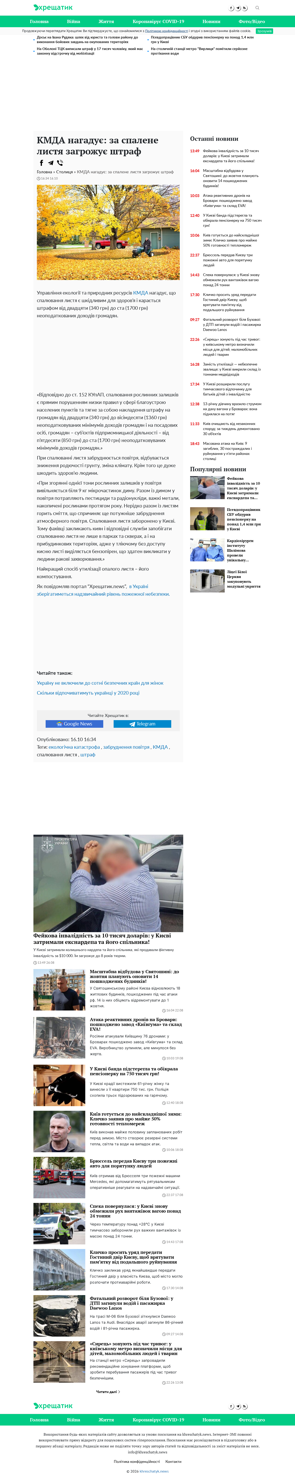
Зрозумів (264, 31)
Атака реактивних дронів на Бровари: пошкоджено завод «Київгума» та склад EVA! (227, 201)
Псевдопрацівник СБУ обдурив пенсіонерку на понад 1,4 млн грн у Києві (202, 40)
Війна (73, 21)
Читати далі (107, 1392)
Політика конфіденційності (137, 1462)
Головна (39, 21)
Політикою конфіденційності (166, 31)
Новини (211, 21)
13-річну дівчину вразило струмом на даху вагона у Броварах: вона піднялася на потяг (232, 409)
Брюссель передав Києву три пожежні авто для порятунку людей (228, 260)
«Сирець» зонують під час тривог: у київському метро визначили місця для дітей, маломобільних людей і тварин (231, 347)
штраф (87, 754)
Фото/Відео (252, 21)
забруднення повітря (126, 747)
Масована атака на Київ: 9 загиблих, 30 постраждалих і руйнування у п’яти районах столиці (227, 451)
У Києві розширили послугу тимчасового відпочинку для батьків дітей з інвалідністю (227, 389)
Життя (106, 21)
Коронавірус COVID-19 (158, 21)
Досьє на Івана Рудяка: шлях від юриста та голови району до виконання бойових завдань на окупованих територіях (87, 40)
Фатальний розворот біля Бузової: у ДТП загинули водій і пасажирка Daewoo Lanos (232, 325)
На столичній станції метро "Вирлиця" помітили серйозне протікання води (199, 51)
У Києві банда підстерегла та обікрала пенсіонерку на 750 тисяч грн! (232, 220)
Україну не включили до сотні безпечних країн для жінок (100, 683)
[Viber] (60, 163)
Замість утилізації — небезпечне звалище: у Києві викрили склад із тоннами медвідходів (232, 369)
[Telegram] (50, 163)
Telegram (145, 724)
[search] (257, 8)
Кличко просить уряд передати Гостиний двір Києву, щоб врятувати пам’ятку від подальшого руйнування (229, 302)
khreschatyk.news (154, 1471)
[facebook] (231, 8)
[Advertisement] (147, 96)
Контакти (173, 1462)
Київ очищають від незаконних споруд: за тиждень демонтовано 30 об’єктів (231, 429)
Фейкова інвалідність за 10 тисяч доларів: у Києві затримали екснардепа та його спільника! (231, 156)
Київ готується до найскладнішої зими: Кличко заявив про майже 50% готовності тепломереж (231, 240)
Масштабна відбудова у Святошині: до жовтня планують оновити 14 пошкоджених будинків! (231, 178)
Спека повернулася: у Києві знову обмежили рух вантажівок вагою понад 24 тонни (231, 280)
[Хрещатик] (52, 7)
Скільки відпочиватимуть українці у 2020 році (88, 693)
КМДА (140, 293)
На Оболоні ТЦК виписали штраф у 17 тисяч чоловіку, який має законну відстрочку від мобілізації (90, 51)
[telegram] (238, 8)
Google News (78, 724)
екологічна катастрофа (74, 747)
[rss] (244, 8)
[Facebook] (41, 163)
